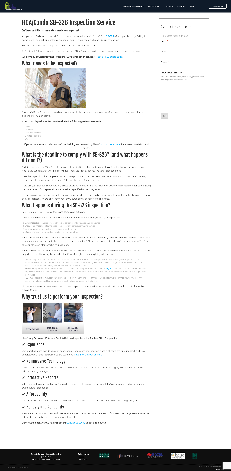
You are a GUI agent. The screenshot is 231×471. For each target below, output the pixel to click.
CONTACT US (218, 6)
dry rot (109, 268)
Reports (169, 6)
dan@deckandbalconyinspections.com (46, 459)
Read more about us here (88, 354)
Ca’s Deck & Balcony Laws (133, 6)
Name (164, 41)
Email (164, 51)
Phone (165, 62)
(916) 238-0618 (46, 457)
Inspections (153, 6)
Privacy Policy (219, 469)
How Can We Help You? (172, 72)
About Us (181, 6)
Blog (192, 6)
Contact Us (83, 459)
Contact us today (75, 422)
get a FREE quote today (110, 56)
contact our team (111, 144)
